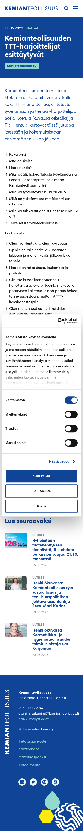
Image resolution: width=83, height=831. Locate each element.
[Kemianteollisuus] (31, 8)
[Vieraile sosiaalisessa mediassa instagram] (44, 782)
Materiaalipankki (32, 757)
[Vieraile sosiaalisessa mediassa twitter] (33, 782)
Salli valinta (41, 491)
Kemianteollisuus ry (21, 66)
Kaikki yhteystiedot (33, 719)
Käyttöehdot (28, 749)
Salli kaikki (41, 476)
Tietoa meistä (29, 765)
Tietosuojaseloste (32, 741)
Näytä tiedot (59, 461)
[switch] (71, 414)
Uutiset (33, 28)
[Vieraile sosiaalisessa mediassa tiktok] (55, 782)
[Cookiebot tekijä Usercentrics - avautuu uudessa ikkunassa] (58, 321)
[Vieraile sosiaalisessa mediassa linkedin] (22, 782)
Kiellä (41, 506)
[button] (66, 8)
